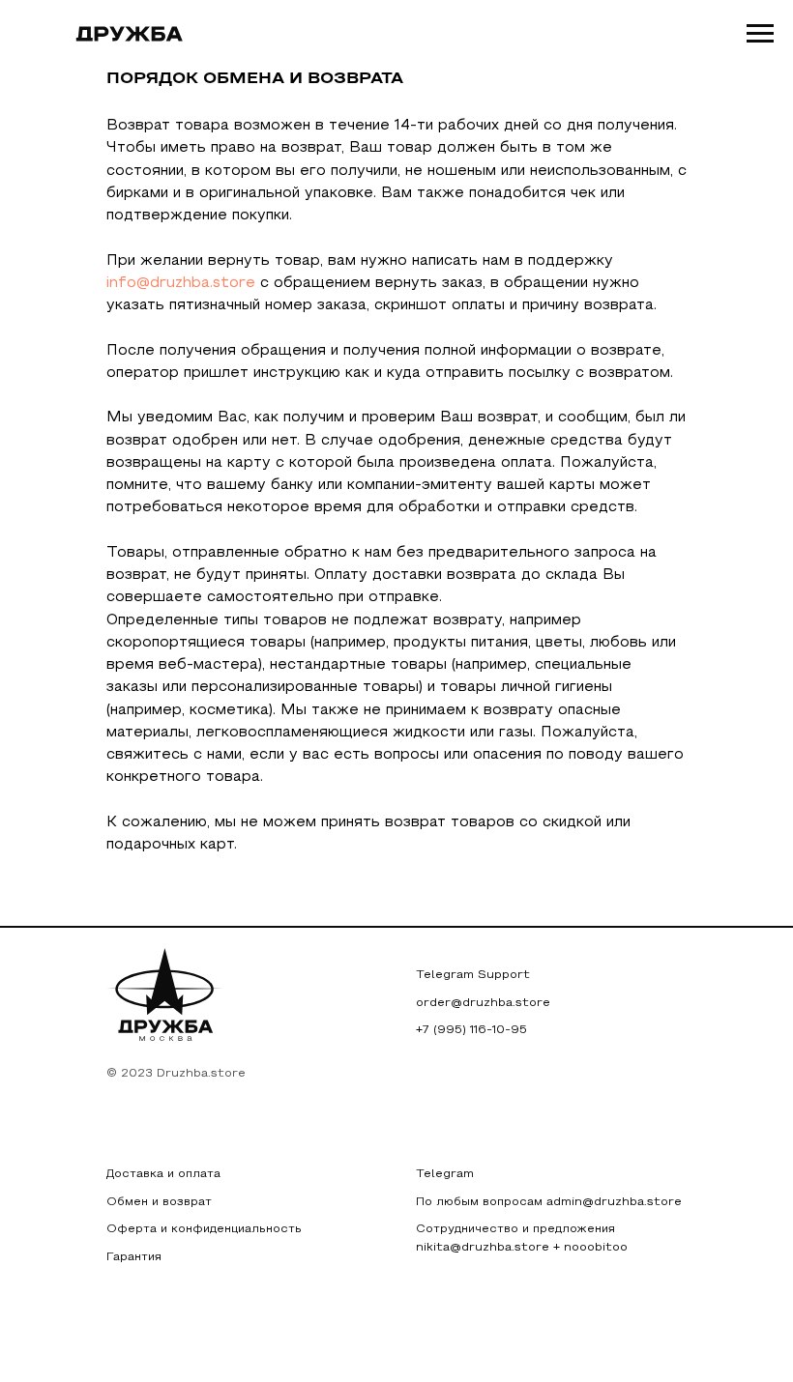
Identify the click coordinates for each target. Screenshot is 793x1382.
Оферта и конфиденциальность (204, 1229)
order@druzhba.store (483, 1003)
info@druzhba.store (180, 283)
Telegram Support (473, 975)
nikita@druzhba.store (482, 1247)
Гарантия (134, 1257)
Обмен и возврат (159, 1202)
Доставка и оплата (163, 1174)
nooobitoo (596, 1247)
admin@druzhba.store (614, 1202)
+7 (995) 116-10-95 (471, 1030)
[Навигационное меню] (760, 33)
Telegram (445, 1174)
